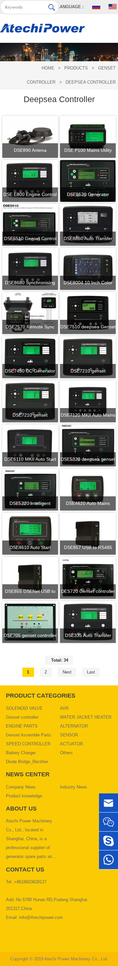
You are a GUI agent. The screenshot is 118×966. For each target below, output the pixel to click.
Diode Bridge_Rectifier (27, 761)
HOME (48, 68)
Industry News (73, 787)
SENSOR (69, 735)
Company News (21, 787)
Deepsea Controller (91, 82)
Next (67, 672)
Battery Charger (21, 753)
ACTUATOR (71, 744)
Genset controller (22, 717)
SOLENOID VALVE (24, 708)
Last (91, 672)
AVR (64, 708)
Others (66, 753)
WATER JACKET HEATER (85, 717)
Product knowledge (24, 796)
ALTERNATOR (74, 726)
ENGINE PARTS (22, 726)
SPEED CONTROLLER (28, 744)
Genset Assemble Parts (28, 735)
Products (76, 68)
